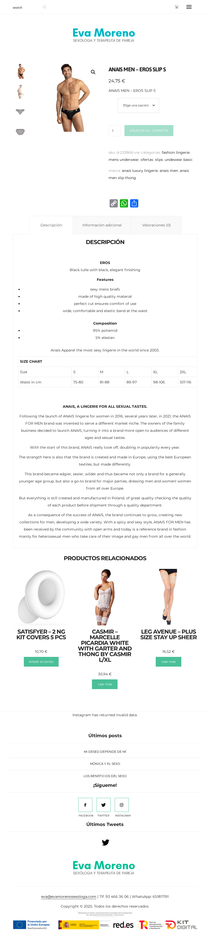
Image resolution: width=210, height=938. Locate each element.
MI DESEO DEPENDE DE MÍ (105, 752)
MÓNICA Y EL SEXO (105, 764)
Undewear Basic (179, 159)
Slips (159, 159)
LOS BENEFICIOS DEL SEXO (105, 776)
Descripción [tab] (51, 225)
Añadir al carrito (149, 130)
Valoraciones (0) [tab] (156, 225)
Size (113, 99)
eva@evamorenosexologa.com (68, 896)
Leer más (105, 684)
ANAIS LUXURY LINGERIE (140, 170)
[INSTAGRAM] (122, 805)
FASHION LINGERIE (176, 152)
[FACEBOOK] (85, 805)
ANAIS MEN (169, 170)
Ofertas (147, 159)
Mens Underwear (124, 159)
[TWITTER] (104, 805)
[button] (93, 72)
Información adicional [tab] (102, 225)
